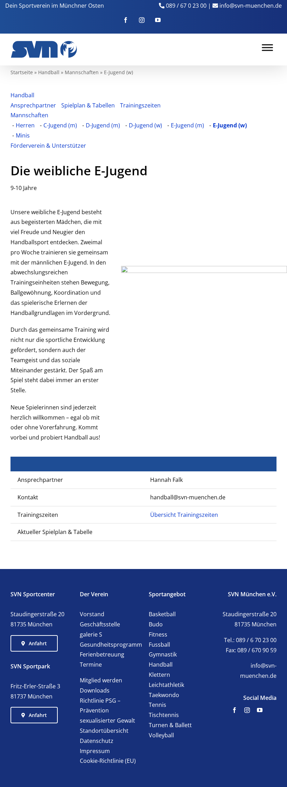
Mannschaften (82, 72)
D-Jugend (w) (145, 125)
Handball (48, 72)
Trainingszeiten (140, 105)
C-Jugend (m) (60, 125)
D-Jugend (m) (103, 125)
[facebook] (234, 710)
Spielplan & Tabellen (88, 105)
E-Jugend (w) (230, 125)
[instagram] (247, 710)
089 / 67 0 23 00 (186, 5)
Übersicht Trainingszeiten (184, 515)
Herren (25, 125)
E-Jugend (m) (187, 125)
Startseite (21, 72)
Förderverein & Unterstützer (48, 145)
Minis (23, 135)
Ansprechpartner (33, 105)
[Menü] (267, 47)
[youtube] (259, 710)
